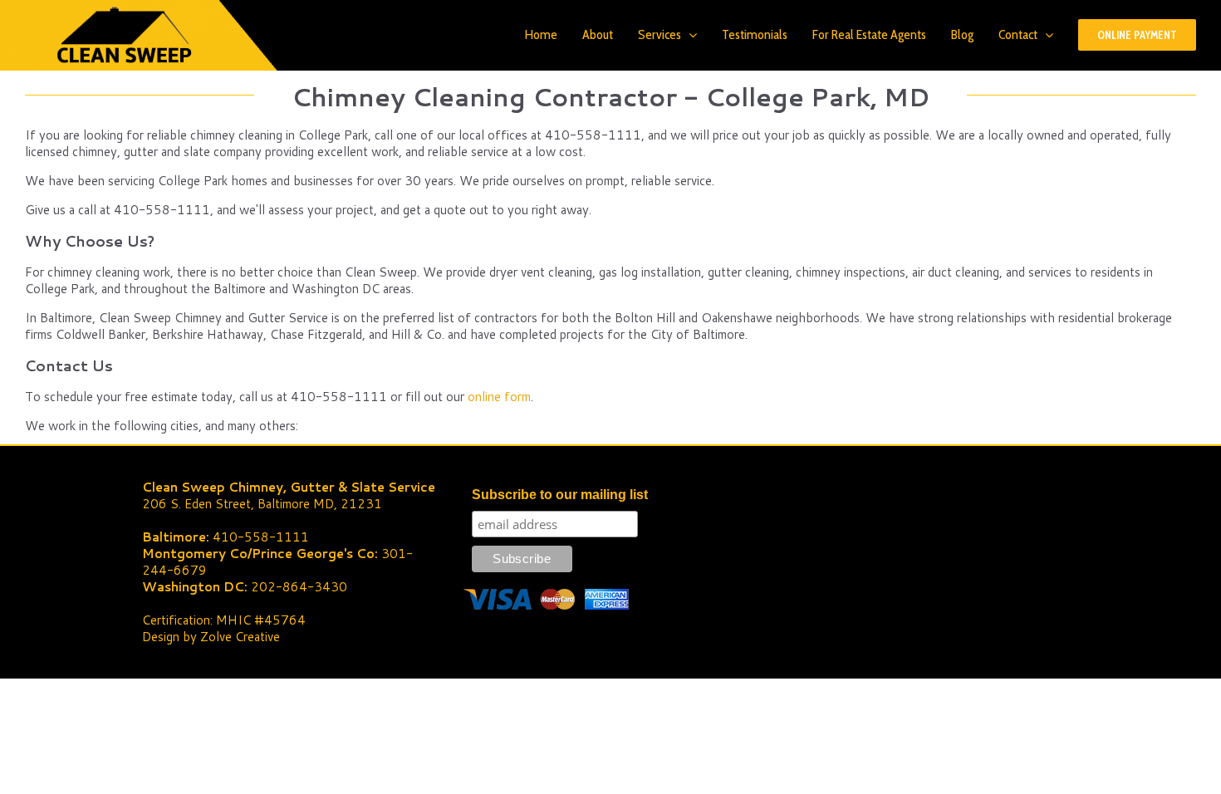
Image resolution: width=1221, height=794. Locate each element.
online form (499, 396)
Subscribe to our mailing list (560, 495)
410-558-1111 (261, 537)
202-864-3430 (299, 587)
